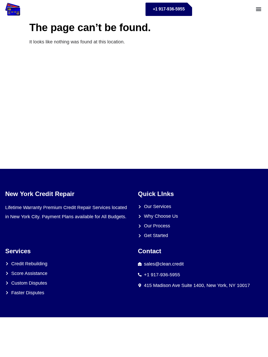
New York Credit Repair (39, 193)
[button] (258, 9)
